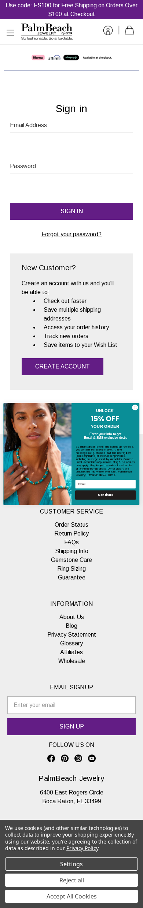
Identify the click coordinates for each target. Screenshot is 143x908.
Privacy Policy (95, 474)
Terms (111, 474)
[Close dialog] (135, 407)
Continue (105, 495)
